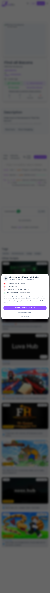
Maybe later (25, 317)
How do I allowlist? (24, 313)
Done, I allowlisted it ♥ (25, 308)
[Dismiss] (46, 276)
